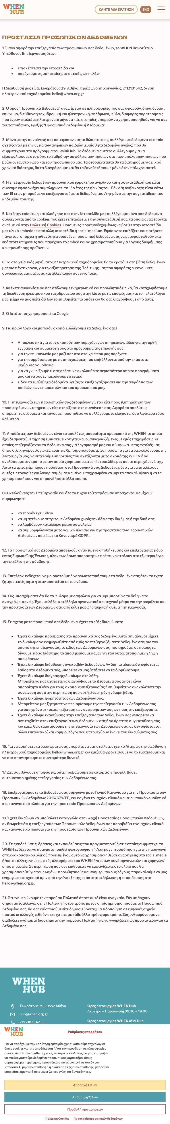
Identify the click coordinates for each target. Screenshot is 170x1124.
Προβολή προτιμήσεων (85, 1109)
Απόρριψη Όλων (85, 1097)
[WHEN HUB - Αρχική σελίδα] (13, 9)
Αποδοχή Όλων (85, 1085)
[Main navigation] (161, 9)
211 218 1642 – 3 (32, 1022)
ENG (146, 9)
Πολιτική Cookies (57, 1118)
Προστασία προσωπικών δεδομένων (98, 1118)
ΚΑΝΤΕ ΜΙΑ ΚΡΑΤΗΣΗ (116, 9)
